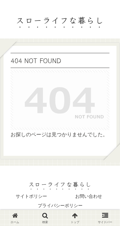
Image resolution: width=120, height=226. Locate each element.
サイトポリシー (31, 196)
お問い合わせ (88, 196)
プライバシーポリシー (60, 205)
